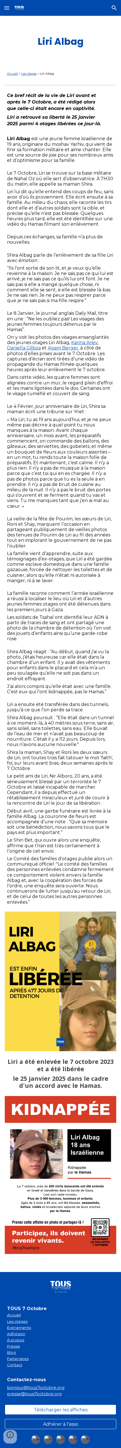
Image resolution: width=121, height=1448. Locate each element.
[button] (7, 8)
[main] (60, 42)
